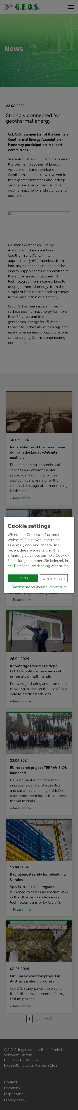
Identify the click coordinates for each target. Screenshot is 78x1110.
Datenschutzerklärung (32, 566)
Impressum (57, 587)
